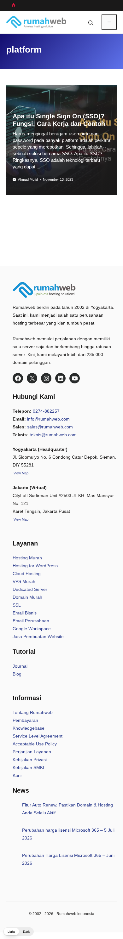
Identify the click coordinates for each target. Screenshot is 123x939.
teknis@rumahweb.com (53, 434)
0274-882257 (46, 411)
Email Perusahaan (31, 620)
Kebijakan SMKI (28, 767)
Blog (17, 673)
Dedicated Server (30, 589)
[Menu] (109, 22)
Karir (17, 775)
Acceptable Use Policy (35, 743)
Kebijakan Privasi (30, 759)
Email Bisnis (25, 612)
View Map (20, 519)
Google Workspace (32, 628)
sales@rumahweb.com (50, 426)
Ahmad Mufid (28, 179)
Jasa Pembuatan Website (38, 636)
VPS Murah (24, 581)
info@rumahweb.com (48, 418)
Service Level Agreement (37, 735)
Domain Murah (27, 597)
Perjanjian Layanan (32, 751)
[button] (90, 22)
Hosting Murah (27, 557)
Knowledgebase (28, 728)
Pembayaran (25, 720)
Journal (20, 666)
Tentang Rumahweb (33, 712)
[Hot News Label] (12, 5)
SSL (17, 605)
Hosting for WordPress (35, 565)
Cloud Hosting (27, 573)
